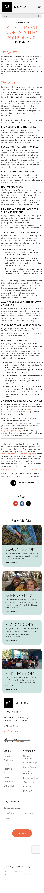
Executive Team (31, 778)
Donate (27, 786)
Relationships (22, 23)
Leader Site (9, 781)
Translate (23, 742)
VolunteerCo (29, 782)
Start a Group (30, 762)
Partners (8, 769)
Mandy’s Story (19, 624)
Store (6, 773)
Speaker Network (27, 772)
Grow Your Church (9, 787)
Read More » (11, 562)
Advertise (8, 764)
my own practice (34, 409)
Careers (7, 777)
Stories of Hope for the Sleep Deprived (18, 454)
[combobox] (18, 16)
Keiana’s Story (19, 595)
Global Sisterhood (28, 757)
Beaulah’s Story (21, 549)
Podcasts (8, 760)
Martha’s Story (20, 673)
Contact (8, 756)
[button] (40, 7)
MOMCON (28, 791)
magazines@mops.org (11, 430)
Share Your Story (31, 767)
